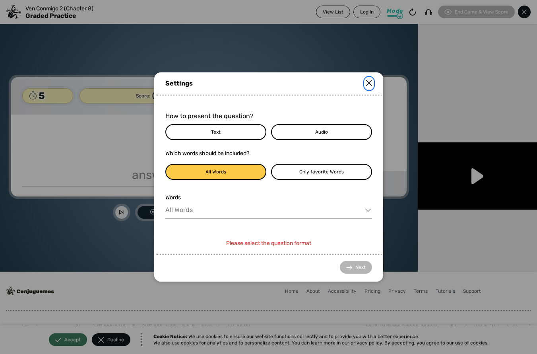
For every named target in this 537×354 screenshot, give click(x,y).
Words (173, 197)
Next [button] (360, 267)
